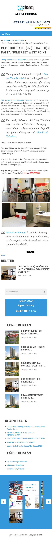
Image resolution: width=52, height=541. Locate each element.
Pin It (3, 255)
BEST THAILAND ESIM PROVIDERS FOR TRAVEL (26, 439)
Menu (7, 34)
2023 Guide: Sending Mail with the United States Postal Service (30, 486)
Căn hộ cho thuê (17, 40)
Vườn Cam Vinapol (16, 232)
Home (6, 40)
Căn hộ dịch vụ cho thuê (18, 535)
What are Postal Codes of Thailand (21, 442)
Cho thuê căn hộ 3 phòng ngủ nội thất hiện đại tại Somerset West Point (34, 269)
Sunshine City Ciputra (15, 469)
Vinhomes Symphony (15, 465)
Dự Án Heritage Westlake (17, 462)
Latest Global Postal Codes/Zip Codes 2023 (24, 446)
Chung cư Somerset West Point (13, 60)
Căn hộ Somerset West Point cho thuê (16, 100)
